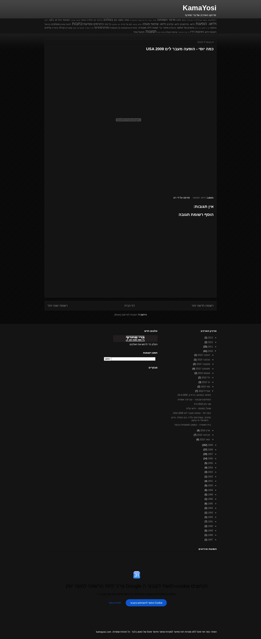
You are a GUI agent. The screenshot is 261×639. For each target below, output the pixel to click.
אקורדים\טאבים (136, 20)
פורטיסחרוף (101, 27)
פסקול (81, 28)
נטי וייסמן (206, 28)
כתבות (77, 24)
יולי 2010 (205, 377)
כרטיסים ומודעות (93, 24)
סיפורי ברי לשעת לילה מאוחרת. (153, 27)
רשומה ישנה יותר (57, 305)
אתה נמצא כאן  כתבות (201, 20)
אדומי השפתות (166, 19)
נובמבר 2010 (203, 359)
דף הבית (129, 305)
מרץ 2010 (205, 430)
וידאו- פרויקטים (187, 24)
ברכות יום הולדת (94, 20)
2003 (210, 472)
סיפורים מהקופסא (129, 28)
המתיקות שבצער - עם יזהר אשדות (194, 399)
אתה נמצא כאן (121, 20)
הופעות (66, 20)
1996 (210, 499)
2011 (210, 346)
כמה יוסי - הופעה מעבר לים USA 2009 (192, 413)
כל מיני (107, 24)
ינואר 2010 (204, 439)
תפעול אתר (139, 32)
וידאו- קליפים (173, 24)
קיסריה (55, 28)
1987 (210, 539)
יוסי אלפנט (116, 24)
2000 (210, 485)
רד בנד (186, 32)
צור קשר (76, 28)
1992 (210, 517)
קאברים (68, 28)
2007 (210, 454)
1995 (210, 503)
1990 (210, 526)
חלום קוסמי (137, 24)
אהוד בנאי (152, 20)
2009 (210, 445)
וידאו (46, 20)
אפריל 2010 (204, 391)
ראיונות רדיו (197, 31)
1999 (210, 490)
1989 (210, 530)
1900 (178, 20)
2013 (210, 337)
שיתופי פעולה (171, 32)
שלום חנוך (161, 32)
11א (184, 20)
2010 (210, 351)
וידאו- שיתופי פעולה (154, 24)
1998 (210, 494)
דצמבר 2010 (203, 355)
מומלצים (55, 24)
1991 (210, 521)
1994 (210, 508)
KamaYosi (199, 8)
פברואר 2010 (203, 435)
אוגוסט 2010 (203, 373)
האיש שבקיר (75, 20)
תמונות (151, 31)
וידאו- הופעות (206, 24)
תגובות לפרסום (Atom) (125, 314)
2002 (210, 476)
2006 (210, 458)
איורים (145, 20)
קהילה (62, 27)
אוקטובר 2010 (203, 364)
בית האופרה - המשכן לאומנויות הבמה (193, 424)
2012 (210, 342)
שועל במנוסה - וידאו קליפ (198, 408)
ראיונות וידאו (210, 32)
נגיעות (213, 27)
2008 (210, 449)
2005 (210, 463)
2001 (210, 481)
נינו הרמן (198, 28)
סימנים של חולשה (185, 27)
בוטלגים (108, 19)
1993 (210, 512)
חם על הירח (126, 24)
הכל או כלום (55, 20)
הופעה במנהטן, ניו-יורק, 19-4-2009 (194, 395)
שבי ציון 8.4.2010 (202, 404)
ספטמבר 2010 (202, 368)
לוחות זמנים (65, 24)
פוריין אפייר (89, 28)
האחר (83, 20)
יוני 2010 (205, 382)
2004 (210, 467)
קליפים (48, 27)
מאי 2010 (205, 386)
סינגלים (172, 28)
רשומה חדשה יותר (203, 305)
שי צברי (181, 32)
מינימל (47, 24)
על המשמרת (115, 28)
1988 (210, 535)
